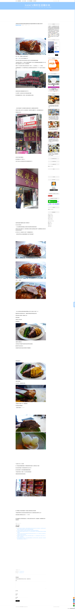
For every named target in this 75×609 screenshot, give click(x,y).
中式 (48, 226)
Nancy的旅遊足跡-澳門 (21, 571)
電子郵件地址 (17, 594)
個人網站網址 (17, 598)
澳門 (18, 58)
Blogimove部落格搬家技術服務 (71, 608)
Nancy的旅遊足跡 (20, 572)
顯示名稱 (17, 591)
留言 (16, 580)
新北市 (49, 218)
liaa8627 (49, 219)
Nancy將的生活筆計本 (37, 5)
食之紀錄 (49, 215)
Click (74, 304)
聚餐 (48, 222)
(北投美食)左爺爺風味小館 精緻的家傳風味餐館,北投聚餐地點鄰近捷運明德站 (28, 530)
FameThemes (58, 606)
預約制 (49, 223)
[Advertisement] (37, 15)
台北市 (49, 214)
